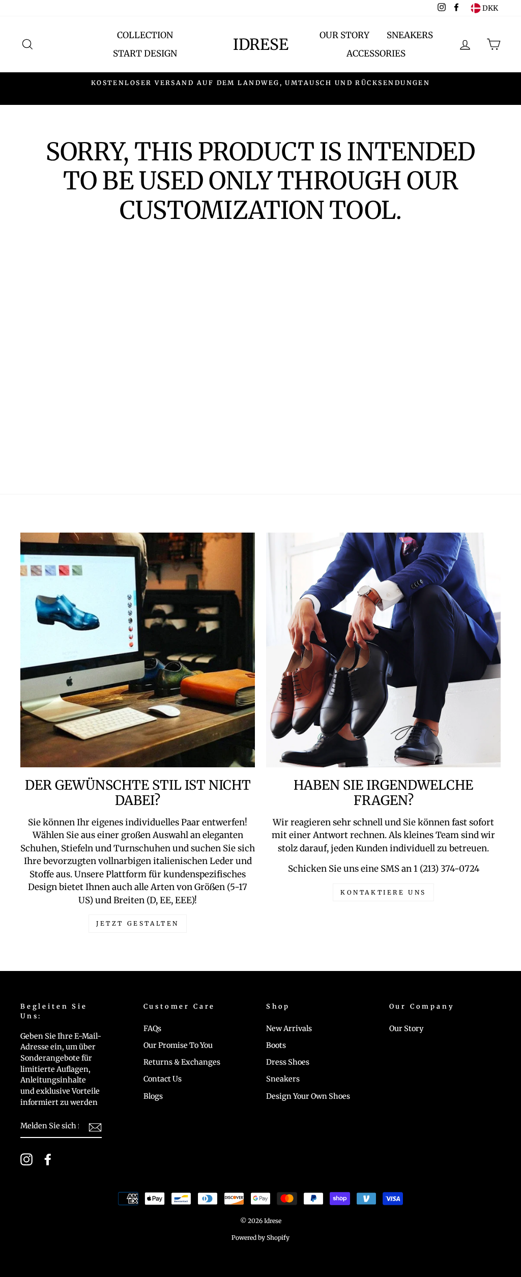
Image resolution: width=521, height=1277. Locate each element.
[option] (260, 83)
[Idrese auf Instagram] (26, 1159)
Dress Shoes (287, 1062)
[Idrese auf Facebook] (48, 1159)
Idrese (260, 44)
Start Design (145, 53)
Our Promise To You (178, 1045)
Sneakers (410, 35)
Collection (145, 35)
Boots (276, 1045)
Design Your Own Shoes (308, 1096)
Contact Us (162, 1079)
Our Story (344, 35)
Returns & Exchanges (181, 1062)
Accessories (376, 53)
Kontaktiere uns (383, 892)
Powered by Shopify (260, 1237)
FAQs (152, 1028)
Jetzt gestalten (137, 923)
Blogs (153, 1096)
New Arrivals (289, 1028)
